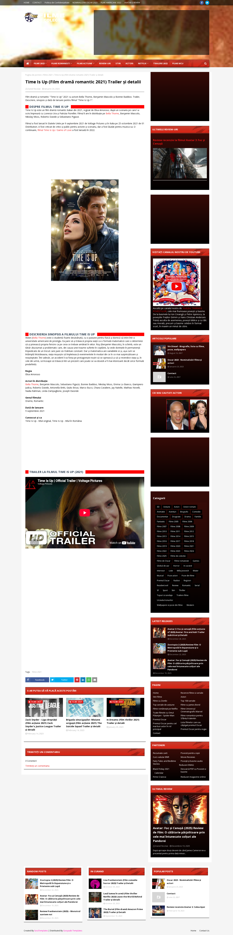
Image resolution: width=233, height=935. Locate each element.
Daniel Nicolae (34, 88)
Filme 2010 (162, 531)
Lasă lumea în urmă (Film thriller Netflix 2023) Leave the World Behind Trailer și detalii (122, 896)
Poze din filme (188, 575)
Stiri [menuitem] (118, 63)
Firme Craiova (159, 776)
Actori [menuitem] (129, 63)
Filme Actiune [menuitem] (84, 63)
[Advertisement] (151, 32)
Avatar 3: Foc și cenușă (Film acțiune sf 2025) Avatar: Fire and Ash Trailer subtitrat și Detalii (186, 632)
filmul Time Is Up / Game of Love (55, 130)
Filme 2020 (175, 546)
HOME (26, 2)
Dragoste (176, 516)
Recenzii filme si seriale (192, 692)
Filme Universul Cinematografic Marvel (191, 710)
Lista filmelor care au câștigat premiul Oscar (191, 724)
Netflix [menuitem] (142, 63)
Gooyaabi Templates (72, 930)
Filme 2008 (175, 526)
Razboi (177, 580)
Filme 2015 (189, 536)
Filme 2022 (162, 551)
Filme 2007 (162, 526)
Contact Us (204, 930)
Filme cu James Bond (190, 704)
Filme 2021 (48, 75)
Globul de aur (163, 565)
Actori (176, 506)
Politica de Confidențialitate (57, 2)
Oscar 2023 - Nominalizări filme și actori (185, 361)
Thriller (182, 590)
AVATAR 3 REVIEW (132, 2)
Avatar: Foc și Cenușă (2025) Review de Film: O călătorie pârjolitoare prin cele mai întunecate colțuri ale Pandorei (187, 665)
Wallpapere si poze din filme (170, 605)
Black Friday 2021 (161, 768)
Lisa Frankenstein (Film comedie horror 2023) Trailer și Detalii (120, 882)
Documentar (162, 516)
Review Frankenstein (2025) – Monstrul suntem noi (60, 913)
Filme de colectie (178, 556)
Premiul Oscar (163, 580)
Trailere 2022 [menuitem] (160, 63)
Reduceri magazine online (193, 776)
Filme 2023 (175, 551)
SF (158, 590)
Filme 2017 (175, 541)
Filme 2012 (189, 531)
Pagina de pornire (33, 75)
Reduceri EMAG (186, 765)
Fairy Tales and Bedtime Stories (164, 762)
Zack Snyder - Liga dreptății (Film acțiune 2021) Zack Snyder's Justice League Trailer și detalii (43, 724)
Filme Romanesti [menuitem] (60, 63)
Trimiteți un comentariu (37, 765)
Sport (165, 590)
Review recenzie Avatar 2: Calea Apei (186, 907)
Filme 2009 (189, 526)
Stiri (173, 590)
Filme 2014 (175, 536)
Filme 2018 (189, 541)
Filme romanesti (181, 561)
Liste (171, 570)
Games (196, 561)
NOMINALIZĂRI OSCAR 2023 (85, 2)
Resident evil (162, 585)
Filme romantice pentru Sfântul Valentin (192, 717)
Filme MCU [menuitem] (177, 63)
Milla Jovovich (183, 570)
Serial (197, 585)
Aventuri (172, 511)
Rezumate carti (160, 753)
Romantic (186, 585)
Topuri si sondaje (165, 595)
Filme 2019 (162, 546)
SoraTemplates (41, 930)
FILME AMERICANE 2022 (111, 2)
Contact (172, 373)
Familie (198, 516)
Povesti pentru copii (190, 753)
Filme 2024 (189, 551)
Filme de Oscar (163, 561)
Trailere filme (182, 595)
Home (156, 692)
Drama (187, 516)
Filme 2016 (162, 541)
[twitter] (207, 3)
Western (190, 605)
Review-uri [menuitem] (105, 63)
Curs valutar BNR (161, 757)
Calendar (159, 772)
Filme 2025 (162, 556)
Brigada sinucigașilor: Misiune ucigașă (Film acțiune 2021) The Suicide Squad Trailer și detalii (84, 723)
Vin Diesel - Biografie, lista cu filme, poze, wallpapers (186, 348)
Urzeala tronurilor (165, 600)
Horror (176, 565)
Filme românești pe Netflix (165, 708)
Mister (195, 570)
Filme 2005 (173, 521)
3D (158, 506)
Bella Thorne (112, 113)
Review (175, 585)
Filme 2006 (187, 521)
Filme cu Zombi (160, 700)
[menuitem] (27, 63)
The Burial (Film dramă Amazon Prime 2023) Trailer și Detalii (123, 911)
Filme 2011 (175, 531)
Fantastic (161, 521)
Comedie (196, 511)
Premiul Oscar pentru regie (194, 729)
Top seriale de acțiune (164, 704)
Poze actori (173, 575)
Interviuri (161, 570)
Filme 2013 (162, 536)
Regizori (187, 580)
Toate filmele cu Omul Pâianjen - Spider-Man (163, 714)
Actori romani (189, 506)
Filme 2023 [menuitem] (39, 63)
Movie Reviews (188, 757)
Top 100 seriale (188, 700)
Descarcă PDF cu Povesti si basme (193, 770)
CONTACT (37, 2)
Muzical (160, 575)
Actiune (166, 506)
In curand (188, 565)
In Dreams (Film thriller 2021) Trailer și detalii (123, 721)
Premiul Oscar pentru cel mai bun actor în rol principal (165, 726)
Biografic (184, 511)
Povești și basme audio (192, 761)
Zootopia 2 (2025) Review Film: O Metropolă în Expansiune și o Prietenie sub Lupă (184, 647)
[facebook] (202, 3)
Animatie (161, 511)
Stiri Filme (157, 696)
